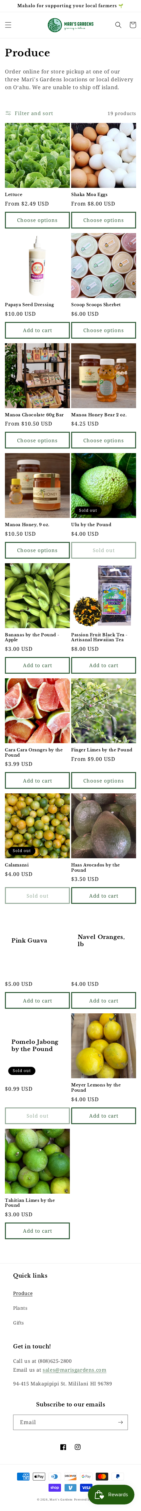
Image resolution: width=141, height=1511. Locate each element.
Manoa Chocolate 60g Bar (34, 414)
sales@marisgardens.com (74, 1369)
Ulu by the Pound (91, 524)
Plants (20, 1308)
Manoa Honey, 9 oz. (27, 524)
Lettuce (13, 194)
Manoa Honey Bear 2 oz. (99, 414)
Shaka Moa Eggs (89, 194)
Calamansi (17, 865)
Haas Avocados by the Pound (95, 868)
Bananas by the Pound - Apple (32, 637)
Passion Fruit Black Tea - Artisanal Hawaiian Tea (99, 637)
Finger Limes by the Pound (101, 749)
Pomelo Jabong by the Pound (34, 1046)
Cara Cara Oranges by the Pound (34, 752)
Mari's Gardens (61, 1499)
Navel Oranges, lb (101, 941)
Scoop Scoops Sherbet (96, 304)
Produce (22, 1293)
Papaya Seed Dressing (29, 304)
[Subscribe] (120, 1422)
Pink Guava (29, 940)
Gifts (18, 1323)
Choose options (37, 220)
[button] (8, 25)
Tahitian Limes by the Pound (30, 1203)
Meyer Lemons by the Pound (96, 1088)
